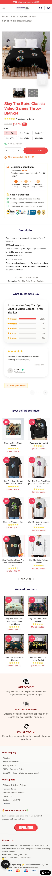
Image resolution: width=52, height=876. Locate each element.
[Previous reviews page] (32, 392)
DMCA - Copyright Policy (13, 769)
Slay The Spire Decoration (23, 16)
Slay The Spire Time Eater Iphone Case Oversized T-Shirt (39, 483)
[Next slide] (46, 55)
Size (6, 129)
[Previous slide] (6, 55)
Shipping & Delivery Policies (14, 785)
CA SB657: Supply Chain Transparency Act (21, 773)
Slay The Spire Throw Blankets (17, 21)
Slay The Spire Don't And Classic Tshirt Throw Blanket (14, 621)
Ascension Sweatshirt (39, 443)
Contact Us (7, 796)
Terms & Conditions (11, 762)
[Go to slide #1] (19, 93)
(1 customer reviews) (25, 119)
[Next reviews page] (45, 392)
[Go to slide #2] (33, 93)
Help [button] (47, 873)
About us (6, 758)
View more (26, 579)
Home (5, 16)
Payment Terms (9, 789)
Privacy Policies (9, 765)
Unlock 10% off (5, 864)
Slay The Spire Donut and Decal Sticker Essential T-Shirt (13, 562)
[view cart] (48, 8)
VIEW (13, 437)
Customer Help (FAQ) (12, 800)
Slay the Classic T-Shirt (13, 522)
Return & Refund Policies (13, 792)
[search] (40, 8)
